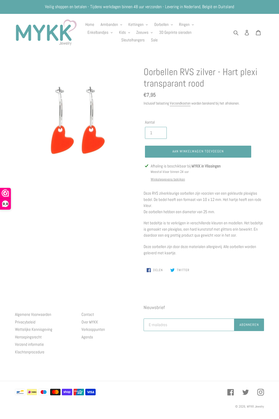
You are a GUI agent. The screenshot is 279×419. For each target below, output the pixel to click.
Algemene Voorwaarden (33, 314)
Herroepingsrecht (28, 337)
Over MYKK (89, 322)
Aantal (150, 122)
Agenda (87, 337)
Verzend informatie (29, 344)
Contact (87, 314)
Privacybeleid (25, 322)
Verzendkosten (180, 103)
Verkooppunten (93, 329)
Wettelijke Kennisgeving (33, 329)
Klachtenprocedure (29, 351)
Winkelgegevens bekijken (168, 179)
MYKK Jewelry (255, 406)
